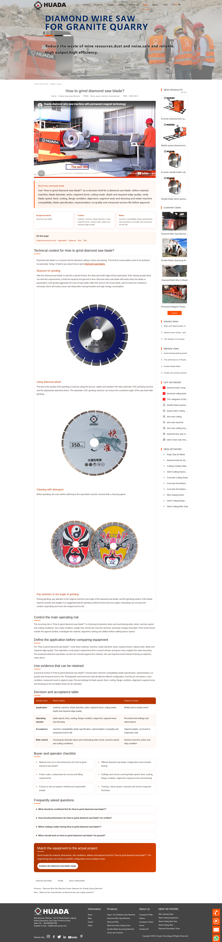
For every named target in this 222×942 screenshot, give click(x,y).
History (142, 918)
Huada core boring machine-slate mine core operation (174, 374)
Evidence (72, 240)
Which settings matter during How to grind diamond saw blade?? (69, 827)
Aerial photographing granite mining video (174, 354)
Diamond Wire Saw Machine (118, 918)
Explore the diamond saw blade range (57, 866)
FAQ (85, 240)
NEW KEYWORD (168, 909)
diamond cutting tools (175, 393)
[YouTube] (73, 937)
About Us (144, 909)
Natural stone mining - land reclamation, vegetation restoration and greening (173, 333)
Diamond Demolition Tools (169, 919)
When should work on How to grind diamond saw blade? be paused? (71, 835)
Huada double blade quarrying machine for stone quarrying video (172, 367)
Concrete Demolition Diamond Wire (177, 483)
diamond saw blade (44, 881)
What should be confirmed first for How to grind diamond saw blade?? (72, 809)
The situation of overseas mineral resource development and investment (173, 340)
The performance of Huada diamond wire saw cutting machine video (173, 361)
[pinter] (82, 937)
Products (112, 909)
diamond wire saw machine (176, 434)
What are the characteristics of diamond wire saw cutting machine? (66, 892)
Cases (90, 922)
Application (62, 240)
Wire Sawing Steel (175, 495)
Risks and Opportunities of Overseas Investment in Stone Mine (173, 327)
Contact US (144, 929)
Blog (59, 84)
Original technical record (46, 240)
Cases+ (175, 313)
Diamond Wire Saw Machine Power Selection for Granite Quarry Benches (72, 888)
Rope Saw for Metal (176, 454)
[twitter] (60, 937)
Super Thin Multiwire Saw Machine (121, 915)
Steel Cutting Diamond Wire (177, 472)
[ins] (49, 937)
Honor (141, 925)
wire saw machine (173, 422)
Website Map (39, 937)
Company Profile (146, 915)
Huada (60, 881)
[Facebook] (55, 937)
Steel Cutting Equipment (177, 501)
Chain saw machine (115, 933)
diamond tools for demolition (177, 460)
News (90, 915)
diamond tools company (176, 388)
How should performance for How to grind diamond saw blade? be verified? (75, 818)
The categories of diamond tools (176, 399)
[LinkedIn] (65, 937)
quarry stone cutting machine (176, 411)
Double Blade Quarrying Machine (120, 929)
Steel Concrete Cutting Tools (118, 925)
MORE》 (184, 92)
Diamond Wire (113, 922)
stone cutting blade (77, 881)
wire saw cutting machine (176, 428)
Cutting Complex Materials (177, 466)
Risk (79, 240)
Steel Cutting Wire (166, 916)
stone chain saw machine (175, 440)
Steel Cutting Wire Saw (177, 506)
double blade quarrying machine (176, 405)
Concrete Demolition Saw (177, 489)
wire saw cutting (173, 416)
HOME (52, 84)
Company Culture (146, 922)
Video (90, 925)
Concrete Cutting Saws (177, 478)
